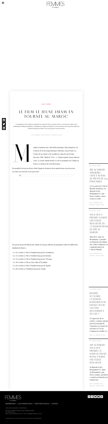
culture (46, 104)
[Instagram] (89, 396)
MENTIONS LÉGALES (42, 403)
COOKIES (55, 403)
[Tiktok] (101, 396)
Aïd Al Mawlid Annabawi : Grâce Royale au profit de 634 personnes (99, 175)
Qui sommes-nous (25, 403)
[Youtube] (98, 396)
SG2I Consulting (38, 418)
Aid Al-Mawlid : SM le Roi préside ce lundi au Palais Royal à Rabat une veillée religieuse (98, 354)
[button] (4, 120)
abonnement (10, 403)
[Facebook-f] (92, 396)
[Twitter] (95, 396)
